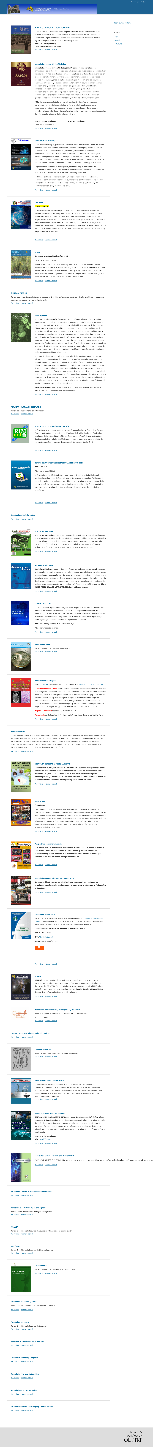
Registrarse (135, 2)
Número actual (51, 49)
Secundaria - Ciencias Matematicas (25, 1374)
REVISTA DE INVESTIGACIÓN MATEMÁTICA (52, 426)
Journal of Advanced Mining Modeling (50, 64)
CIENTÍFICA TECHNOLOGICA (46, 141)
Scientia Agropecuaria (44, 531)
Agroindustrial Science (44, 565)
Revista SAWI (40, 801)
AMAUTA (14, 1227)
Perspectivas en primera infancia (48, 844)
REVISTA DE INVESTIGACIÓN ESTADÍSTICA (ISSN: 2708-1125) (59, 463)
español (117, 40)
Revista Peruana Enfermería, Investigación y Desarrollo (57, 1010)
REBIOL (38, 252)
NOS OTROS (15, 1246)
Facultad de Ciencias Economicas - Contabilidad (54, 1156)
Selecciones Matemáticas (45, 914)
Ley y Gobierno (41, 1265)
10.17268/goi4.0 (45, 1139)
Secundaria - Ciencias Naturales (24, 1390)
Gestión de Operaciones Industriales (50, 1113)
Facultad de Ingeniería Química (23, 1301)
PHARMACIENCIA (18, 731)
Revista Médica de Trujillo (45, 680)
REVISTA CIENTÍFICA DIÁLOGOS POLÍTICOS (52, 28)
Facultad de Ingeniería (20, 1322)
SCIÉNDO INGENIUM (43, 604)
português (118, 44)
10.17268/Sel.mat (46, 937)
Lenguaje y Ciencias (43, 1049)
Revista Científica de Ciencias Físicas (49, 1080)
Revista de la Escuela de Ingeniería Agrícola (28, 1208)
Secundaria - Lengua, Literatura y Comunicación (54, 878)
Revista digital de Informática (23, 515)
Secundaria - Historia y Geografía (24, 1357)
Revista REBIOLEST (42, 644)
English (117, 36)
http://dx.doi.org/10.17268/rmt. (91, 684)
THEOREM (39, 202)
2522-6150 (43, 684)
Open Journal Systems (122, 23)
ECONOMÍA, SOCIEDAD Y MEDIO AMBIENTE (52, 764)
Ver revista (39, 49)
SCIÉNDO (38, 976)
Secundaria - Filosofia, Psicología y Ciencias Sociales (32, 1406)
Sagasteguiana (41, 315)
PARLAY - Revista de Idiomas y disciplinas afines (30, 1033)
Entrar (143, 2)
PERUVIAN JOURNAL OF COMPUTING (26, 407)
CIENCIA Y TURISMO (19, 293)
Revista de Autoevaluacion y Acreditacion (28, 1341)
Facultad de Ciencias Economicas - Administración (31, 1191)
